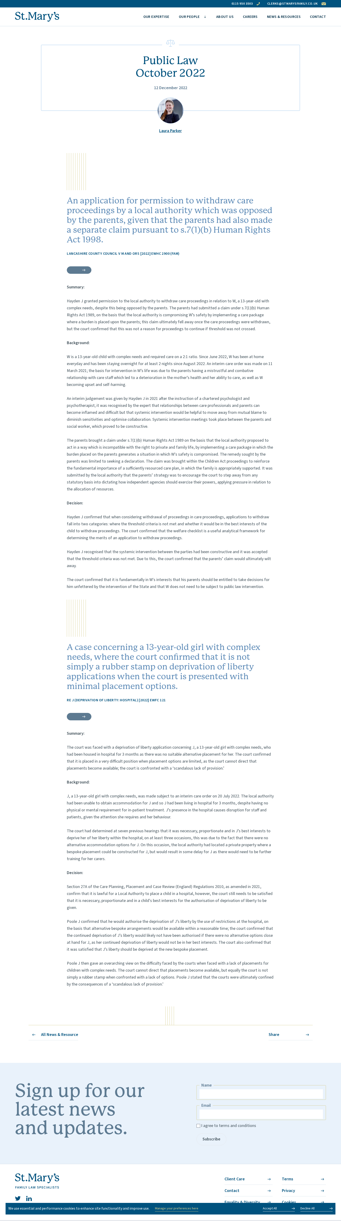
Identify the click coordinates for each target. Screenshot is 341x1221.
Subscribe (211, 1139)
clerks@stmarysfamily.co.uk (292, 3)
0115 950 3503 (242, 3)
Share (274, 1035)
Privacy (288, 1191)
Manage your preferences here (176, 1208)
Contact (232, 1191)
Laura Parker (170, 131)
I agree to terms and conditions (228, 1126)
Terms (287, 1179)
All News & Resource (59, 1035)
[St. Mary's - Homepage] (37, 17)
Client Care (235, 1179)
